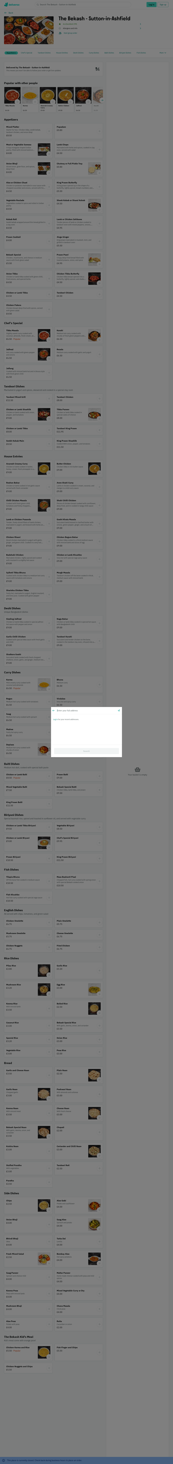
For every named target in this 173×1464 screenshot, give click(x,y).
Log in (55, 719)
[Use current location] (119, 711)
